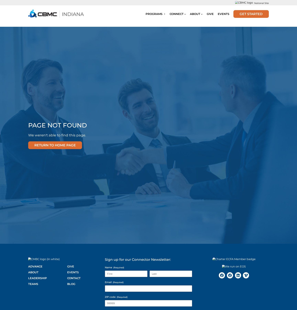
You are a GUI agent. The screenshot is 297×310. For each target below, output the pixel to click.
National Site (261, 3)
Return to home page (55, 145)
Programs (154, 14)
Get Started (251, 14)
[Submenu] (185, 14)
